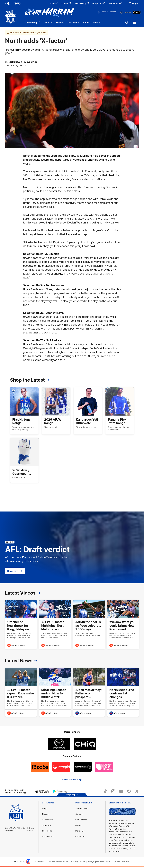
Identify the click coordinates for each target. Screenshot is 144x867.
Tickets (64, 3)
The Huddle (114, 3)
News (22, 713)
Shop (52, 3)
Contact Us (80, 836)
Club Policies (81, 819)
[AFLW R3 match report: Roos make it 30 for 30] (21, 692)
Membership (80, 3)
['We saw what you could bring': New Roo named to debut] (123, 624)
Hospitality (97, 3)
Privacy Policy (30, 829)
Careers (79, 814)
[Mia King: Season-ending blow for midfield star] (55, 692)
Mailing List (80, 831)
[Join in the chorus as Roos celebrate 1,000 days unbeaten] (89, 624)
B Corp (78, 825)
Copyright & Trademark (99, 862)
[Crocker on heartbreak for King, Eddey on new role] (21, 624)
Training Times (81, 808)
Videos (23, 645)
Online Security (121, 862)
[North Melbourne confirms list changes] (123, 692)
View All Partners (70, 779)
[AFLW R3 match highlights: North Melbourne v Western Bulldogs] (55, 624)
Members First (48, 836)
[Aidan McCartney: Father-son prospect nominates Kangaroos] (89, 692)
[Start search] (126, 22)
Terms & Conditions (58, 862)
